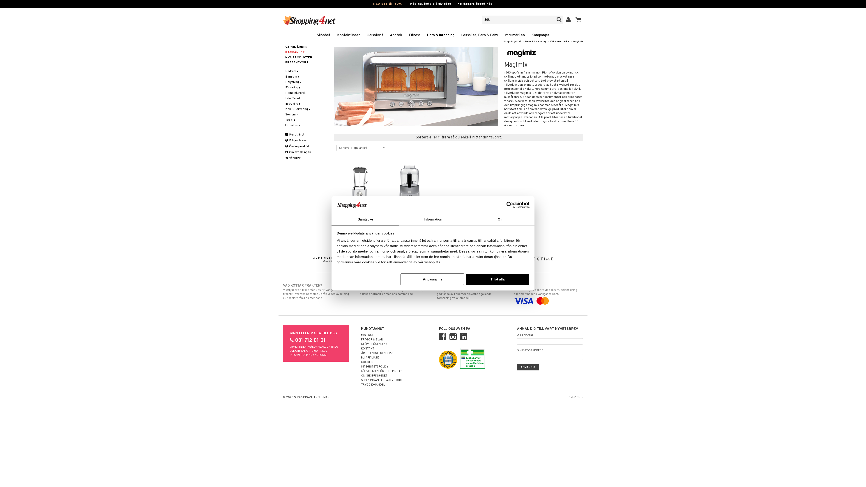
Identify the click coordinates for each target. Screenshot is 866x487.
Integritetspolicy (375, 367)
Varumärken (515, 35)
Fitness (414, 35)
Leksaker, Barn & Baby (479, 35)
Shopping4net (512, 42)
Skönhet (323, 35)
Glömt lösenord (374, 344)
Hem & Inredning (440, 35)
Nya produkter (298, 58)
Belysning (292, 82)
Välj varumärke (559, 42)
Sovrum (290, 115)
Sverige (575, 397)
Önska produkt (298, 146)
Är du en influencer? (377, 353)
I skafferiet (292, 98)
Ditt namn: (525, 335)
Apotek (396, 35)
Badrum (291, 71)
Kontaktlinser (348, 35)
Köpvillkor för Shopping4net (383, 371)
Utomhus (291, 125)
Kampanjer (540, 35)
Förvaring (292, 88)
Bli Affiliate (370, 358)
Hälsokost (375, 35)
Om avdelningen (299, 152)
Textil (289, 120)
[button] (578, 20)
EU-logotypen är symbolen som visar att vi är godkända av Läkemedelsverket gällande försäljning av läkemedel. (467, 292)
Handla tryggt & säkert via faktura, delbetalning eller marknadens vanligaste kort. (545, 290)
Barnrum (291, 77)
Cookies (367, 362)
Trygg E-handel (373, 385)
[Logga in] (568, 20)
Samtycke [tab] (365, 219)
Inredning (292, 104)
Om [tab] (500, 219)
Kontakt (367, 349)
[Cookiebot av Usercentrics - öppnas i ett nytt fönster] (510, 205)
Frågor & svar (298, 140)
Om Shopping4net (374, 376)
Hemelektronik (295, 93)
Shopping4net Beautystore (382, 380)
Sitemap (323, 397)
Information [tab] (433, 219)
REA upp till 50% (387, 4)
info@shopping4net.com (308, 355)
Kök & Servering (297, 109)
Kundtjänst (296, 135)
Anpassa (430, 279)
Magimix (578, 42)
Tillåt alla (497, 279)
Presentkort (297, 62)
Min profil (368, 335)
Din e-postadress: (530, 350)
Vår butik (295, 158)
